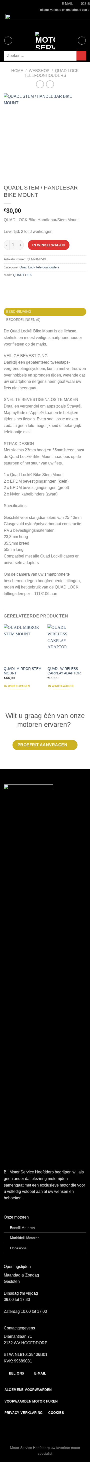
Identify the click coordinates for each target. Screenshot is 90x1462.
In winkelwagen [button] (17, 686)
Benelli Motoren (22, 1228)
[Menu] (8, 41)
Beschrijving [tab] (18, 312)
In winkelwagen (48, 245)
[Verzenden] (81, 55)
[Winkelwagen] (82, 41)
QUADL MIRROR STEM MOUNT (23, 671)
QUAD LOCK (22, 275)
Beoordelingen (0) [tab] (23, 320)
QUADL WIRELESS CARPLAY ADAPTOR (64, 671)
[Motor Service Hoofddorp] (45, 40)
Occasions (18, 1248)
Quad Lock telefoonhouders (39, 267)
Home (17, 71)
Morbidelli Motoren (25, 1238)
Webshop (39, 71)
